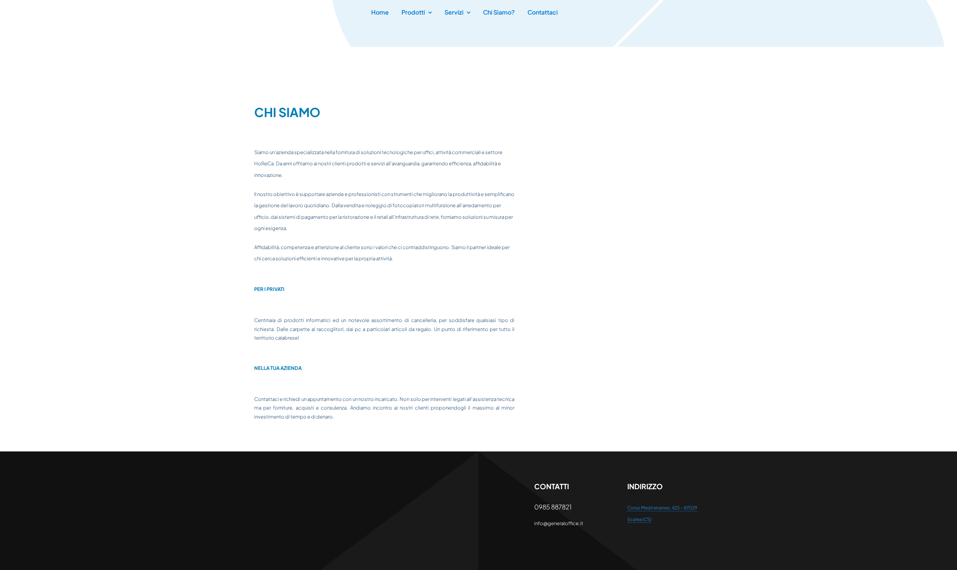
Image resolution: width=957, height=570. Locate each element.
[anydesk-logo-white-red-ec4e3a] (292, 484)
